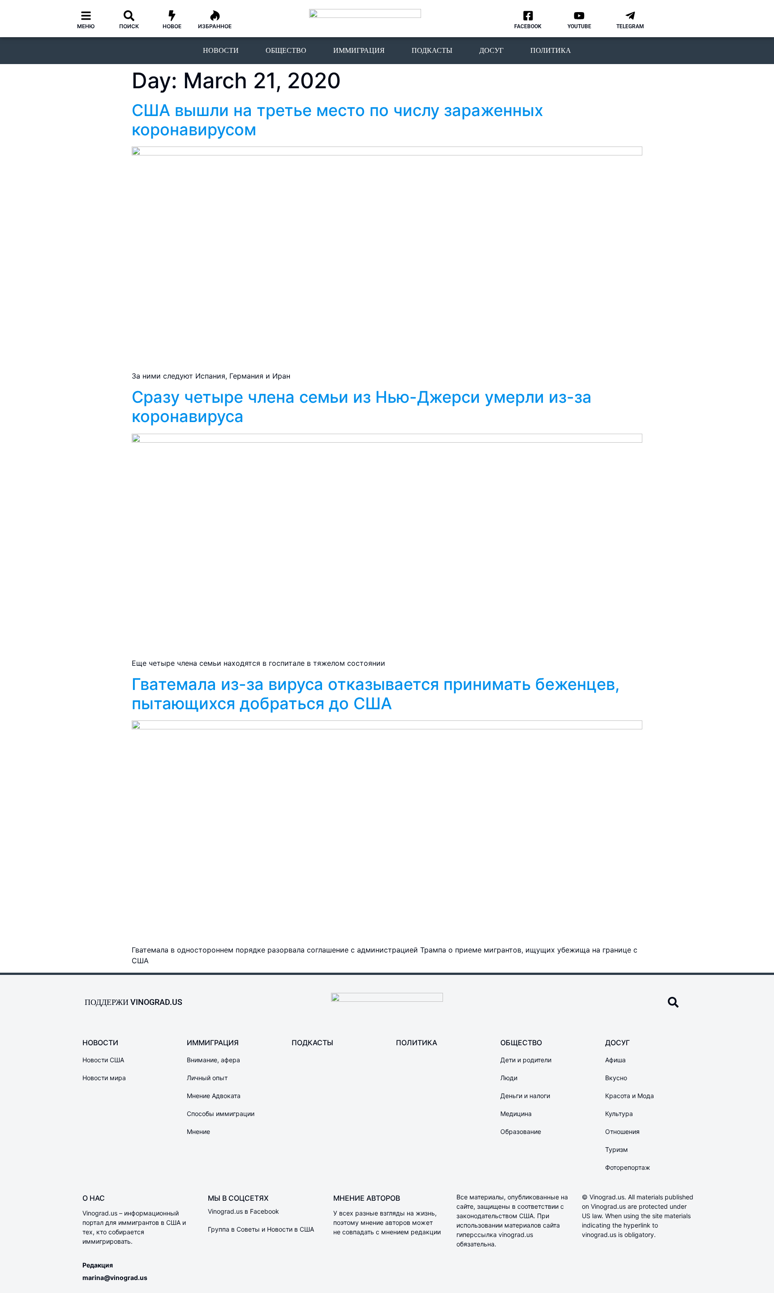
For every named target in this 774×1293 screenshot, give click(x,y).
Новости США (103, 1060)
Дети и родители (525, 1060)
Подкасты (432, 50)
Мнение (198, 1131)
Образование (520, 1131)
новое (172, 26)
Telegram (630, 26)
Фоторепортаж (627, 1167)
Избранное (215, 26)
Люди (508, 1078)
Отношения (622, 1131)
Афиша (615, 1060)
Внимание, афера (213, 1060)
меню (86, 26)
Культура (619, 1113)
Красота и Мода (629, 1095)
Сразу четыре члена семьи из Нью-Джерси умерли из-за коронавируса (362, 406)
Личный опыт (207, 1078)
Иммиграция (359, 50)
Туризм (616, 1149)
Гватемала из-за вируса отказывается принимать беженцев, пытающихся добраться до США (375, 693)
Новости (221, 50)
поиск (129, 26)
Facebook (528, 26)
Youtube (579, 26)
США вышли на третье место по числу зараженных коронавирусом (337, 119)
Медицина (516, 1113)
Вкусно (616, 1078)
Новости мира (104, 1078)
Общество (286, 50)
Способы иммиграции (220, 1113)
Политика (550, 50)
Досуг (491, 50)
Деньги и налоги (525, 1095)
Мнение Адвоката (214, 1095)
